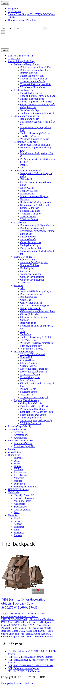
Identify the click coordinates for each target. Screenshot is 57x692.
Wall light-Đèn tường (30, 423)
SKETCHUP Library (18, 489)
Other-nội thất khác (30, 314)
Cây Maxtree (14, 11)
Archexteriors (21, 434)
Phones (24, 164)
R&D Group (20, 475)
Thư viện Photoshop (24, 498)
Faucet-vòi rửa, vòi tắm (32, 75)
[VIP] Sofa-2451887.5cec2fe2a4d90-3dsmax (30, 656)
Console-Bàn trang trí (31, 302)
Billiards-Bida (27, 179)
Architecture (20, 222)
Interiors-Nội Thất (23, 443)
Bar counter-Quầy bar (31, 294)
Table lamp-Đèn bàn (30, 417)
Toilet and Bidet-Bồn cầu (32, 81)
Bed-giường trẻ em (29, 118)
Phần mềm (13, 515)
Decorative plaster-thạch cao (34, 368)
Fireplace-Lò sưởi (29, 190)
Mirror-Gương (27, 380)
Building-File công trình (32, 228)
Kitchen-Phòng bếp (23, 90)
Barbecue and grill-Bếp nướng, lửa (37, 225)
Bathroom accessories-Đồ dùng (36, 67)
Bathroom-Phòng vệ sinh (26, 64)
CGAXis (18, 469)
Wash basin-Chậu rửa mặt (33, 87)
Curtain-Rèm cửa (29, 366)
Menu (5, 3)
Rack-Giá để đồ (28, 322)
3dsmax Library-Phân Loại (21, 61)
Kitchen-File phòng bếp (32, 98)
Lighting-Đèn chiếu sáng (26, 400)
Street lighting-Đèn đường (33, 414)
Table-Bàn (25, 334)
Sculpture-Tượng (28, 391)
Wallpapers (19, 503)
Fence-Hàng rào (28, 239)
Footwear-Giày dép (30, 374)
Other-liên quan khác (30, 242)
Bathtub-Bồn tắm (29, 72)
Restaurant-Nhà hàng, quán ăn (35, 202)
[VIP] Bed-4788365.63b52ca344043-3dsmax (30, 665)
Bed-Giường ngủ (28, 297)
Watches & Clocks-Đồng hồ (34, 397)
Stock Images (20, 506)
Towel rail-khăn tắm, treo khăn (35, 84)
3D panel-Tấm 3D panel (32, 354)
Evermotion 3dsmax (18, 429)
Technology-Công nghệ (26, 141)
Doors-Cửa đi (27, 187)
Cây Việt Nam (27, 259)
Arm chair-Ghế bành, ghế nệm (35, 291)
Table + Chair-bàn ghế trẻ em (35, 133)
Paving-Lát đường (29, 245)
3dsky (17, 460)
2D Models (13, 492)
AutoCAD (19, 524)
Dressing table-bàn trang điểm (35, 305)
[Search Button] (2, 25)
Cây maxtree (14, 58)
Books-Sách (26, 357)
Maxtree (18, 480)
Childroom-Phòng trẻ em (26, 116)
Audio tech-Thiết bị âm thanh (35, 144)
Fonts (16, 512)
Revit (16, 529)
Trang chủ (13, 8)
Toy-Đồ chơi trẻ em (30, 136)
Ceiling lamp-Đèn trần (31, 403)
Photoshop (19, 526)
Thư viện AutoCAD (24, 495)
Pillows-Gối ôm (28, 388)
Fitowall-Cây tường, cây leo (34, 262)
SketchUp (19, 532)
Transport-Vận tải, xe (30, 213)
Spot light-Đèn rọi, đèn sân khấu (36, 411)
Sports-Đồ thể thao (29, 208)
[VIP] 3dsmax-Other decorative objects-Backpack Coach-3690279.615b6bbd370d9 (23, 603)
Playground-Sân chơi (30, 248)
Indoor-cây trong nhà (30, 274)
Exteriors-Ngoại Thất (24, 446)
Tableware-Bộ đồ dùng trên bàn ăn (37, 113)
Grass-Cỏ (25, 271)
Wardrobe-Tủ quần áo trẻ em (34, 139)
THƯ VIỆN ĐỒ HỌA (12, 38)
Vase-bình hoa (27, 394)
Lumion (18, 535)
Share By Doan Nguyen (26, 486)
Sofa (22, 331)
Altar (22, 288)
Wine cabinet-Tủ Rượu (31, 348)
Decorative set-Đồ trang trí (33, 371)
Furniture (18, 285)
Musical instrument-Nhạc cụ (34, 196)
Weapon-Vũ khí (28, 216)
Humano (18, 457)
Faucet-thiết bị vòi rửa (31, 93)
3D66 (17, 463)
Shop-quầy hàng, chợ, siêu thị (35, 205)
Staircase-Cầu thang (30, 210)
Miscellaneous (27, 193)
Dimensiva (19, 483)
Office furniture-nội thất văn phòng (37, 311)
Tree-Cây (25, 282)
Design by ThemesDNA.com (17, 683)
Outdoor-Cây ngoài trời (32, 276)
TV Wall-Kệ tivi (28, 340)
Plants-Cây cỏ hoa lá (24, 256)
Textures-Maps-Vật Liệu (20, 426)
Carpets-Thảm (27, 360)
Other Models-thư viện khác (28, 170)
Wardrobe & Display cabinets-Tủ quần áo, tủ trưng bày (36, 344)
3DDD (17, 466)
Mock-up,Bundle (22, 501)
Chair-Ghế (25, 299)
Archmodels (20, 432)
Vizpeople (19, 478)
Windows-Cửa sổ (29, 219)
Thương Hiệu (14, 455)
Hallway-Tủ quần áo (30, 308)
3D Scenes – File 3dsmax (20, 440)
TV (22, 167)
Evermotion (20, 472)
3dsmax (18, 521)
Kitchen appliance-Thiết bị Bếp (36, 101)
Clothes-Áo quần (28, 363)
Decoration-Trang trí (24, 351)
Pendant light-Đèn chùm (32, 409)
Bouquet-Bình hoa (29, 265)
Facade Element (28, 236)
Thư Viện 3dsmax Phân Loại (22, 20)
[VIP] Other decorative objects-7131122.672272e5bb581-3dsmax (25, 670)
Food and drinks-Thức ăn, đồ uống (37, 95)
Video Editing (15, 452)
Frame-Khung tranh (30, 377)
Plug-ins (18, 518)
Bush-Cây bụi (27, 268)
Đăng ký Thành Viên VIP (21, 55)
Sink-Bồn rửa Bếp (29, 110)
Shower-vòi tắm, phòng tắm (34, 78)
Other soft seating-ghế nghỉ (33, 317)
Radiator (24, 199)
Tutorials (12, 449)
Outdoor (24, 320)
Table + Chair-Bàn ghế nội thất (35, 337)
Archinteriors (20, 437)
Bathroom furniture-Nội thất (34, 70)
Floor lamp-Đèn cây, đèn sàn (34, 406)
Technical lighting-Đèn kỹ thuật (36, 420)
